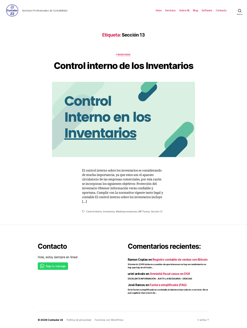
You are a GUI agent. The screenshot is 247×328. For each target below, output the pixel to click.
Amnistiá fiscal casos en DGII (170, 274)
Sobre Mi (184, 10)
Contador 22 (55, 319)
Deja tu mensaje (56, 266)
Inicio (159, 10)
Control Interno (94, 211)
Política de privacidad (78, 319)
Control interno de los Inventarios (123, 65)
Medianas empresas (126, 211)
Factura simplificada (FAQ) (168, 285)
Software (207, 10)
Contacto (221, 10)
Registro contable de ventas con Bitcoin (180, 259)
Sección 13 (156, 211)
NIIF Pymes (144, 211)
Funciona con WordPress (109, 319)
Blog (195, 10)
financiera (123, 54)
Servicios (170, 10)
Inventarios (109, 211)
